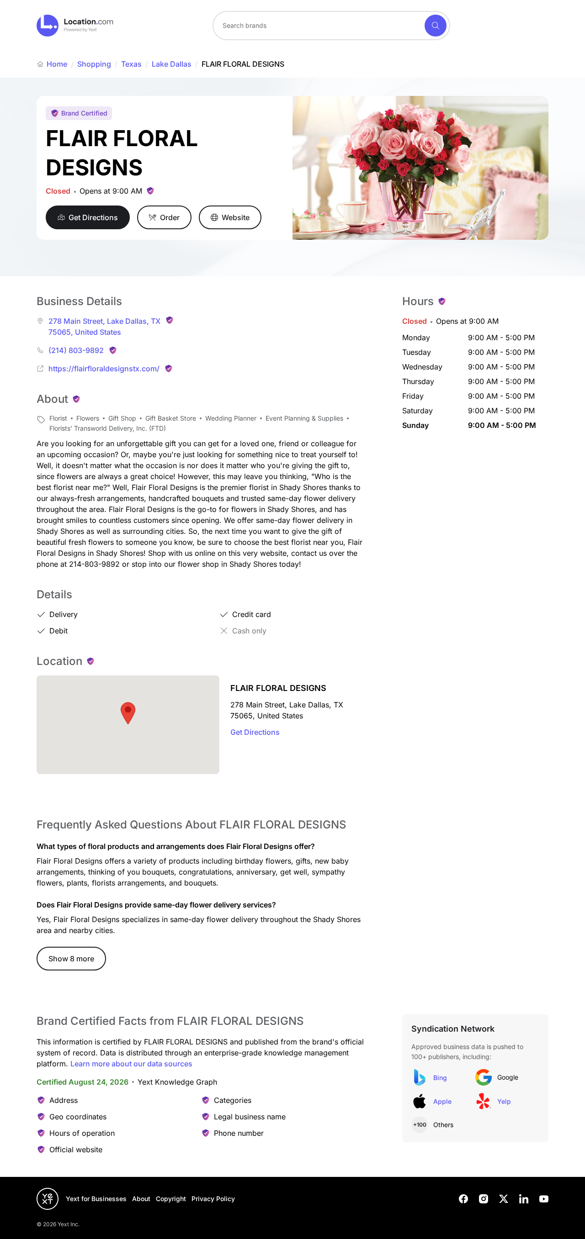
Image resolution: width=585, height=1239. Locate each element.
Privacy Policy (213, 1198)
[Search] (436, 26)
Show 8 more (71, 958)
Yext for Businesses (96, 1198)
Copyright (171, 1198)
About (141, 1198)
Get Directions (255, 732)
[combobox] (331, 25)
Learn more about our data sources (131, 1063)
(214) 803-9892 (76, 350)
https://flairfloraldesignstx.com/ (104, 368)
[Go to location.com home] (75, 26)
